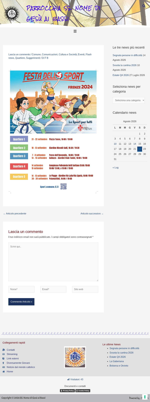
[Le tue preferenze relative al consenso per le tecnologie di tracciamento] (145, 397)
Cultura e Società (68, 54)
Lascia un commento (19, 54)
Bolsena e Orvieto (119, 365)
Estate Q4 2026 (121, 75)
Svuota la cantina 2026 (125, 65)
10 (115, 144)
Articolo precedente (14, 213)
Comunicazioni (50, 54)
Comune (36, 54)
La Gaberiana (117, 361)
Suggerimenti (33, 58)
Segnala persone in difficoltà (127, 55)
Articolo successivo (92, 213)
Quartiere (20, 58)
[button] (75, 31)
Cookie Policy (83, 391)
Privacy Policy (68, 391)
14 (134, 144)
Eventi (81, 54)
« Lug (116, 167)
